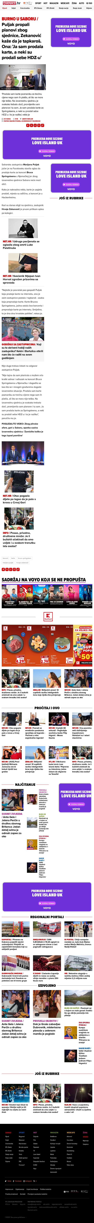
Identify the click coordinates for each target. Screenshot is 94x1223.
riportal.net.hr (32, 1207)
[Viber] (38, 125)
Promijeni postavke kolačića (37, 1194)
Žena (74, 3)
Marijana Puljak (8, 563)
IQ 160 (89, 3)
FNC (20, 1161)
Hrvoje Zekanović (22, 563)
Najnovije (86, 1140)
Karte (13, 558)
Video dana (70, 1165)
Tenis (20, 1154)
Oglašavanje (19, 1189)
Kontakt (22, 1194)
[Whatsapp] (35, 125)
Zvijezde (35, 1136)
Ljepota (52, 1147)
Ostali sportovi (23, 1158)
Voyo (34, 1168)
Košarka (21, 1151)
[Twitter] (31, 125)
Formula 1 (22, 1165)
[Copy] (42, 125)
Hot (45, 3)
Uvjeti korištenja (32, 1189)
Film (34, 1140)
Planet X (69, 1154)
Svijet (14, 8)
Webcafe (65, 3)
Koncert (5, 558)
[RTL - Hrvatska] (75, 1191)
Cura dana (70, 1140)
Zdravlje (52, 1165)
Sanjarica (85, 1144)
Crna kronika (25, 8)
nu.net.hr (74, 1207)
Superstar (36, 1158)
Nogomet (22, 1136)
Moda (52, 1154)
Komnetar (70, 1147)
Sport (38, 3)
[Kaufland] (47, 616)
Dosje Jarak (77, 8)
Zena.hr (15, 1204)
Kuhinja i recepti (55, 1143)
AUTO (81, 3)
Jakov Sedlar (27, 119)
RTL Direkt (50, 8)
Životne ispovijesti (55, 1168)
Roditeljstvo (54, 1161)
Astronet (69, 1136)
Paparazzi (36, 1147)
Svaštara (69, 1158)
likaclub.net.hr (32, 1210)
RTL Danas (38, 8)
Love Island (36, 1154)
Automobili (53, 1172)
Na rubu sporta (23, 1147)
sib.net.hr (46, 1204)
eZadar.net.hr (64, 1207)
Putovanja (53, 1158)
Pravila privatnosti (11, 1194)
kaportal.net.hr (57, 1204)
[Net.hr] (84, 1191)
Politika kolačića (45, 1189)
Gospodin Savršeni (39, 1161)
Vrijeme (89, 8)
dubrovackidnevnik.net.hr (48, 1207)
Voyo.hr (22, 1204)
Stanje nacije (63, 8)
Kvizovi (69, 1161)
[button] (4, 587)
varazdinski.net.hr (70, 1204)
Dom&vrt (53, 1140)
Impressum (9, 1189)
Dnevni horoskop (72, 1143)
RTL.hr (7, 1204)
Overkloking (70, 1151)
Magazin (54, 3)
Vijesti (4, 8)
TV (34, 1151)
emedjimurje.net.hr (34, 1204)
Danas (8, 1132)
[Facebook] (27, 125)
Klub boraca (22, 1143)
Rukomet (21, 1140)
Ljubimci (52, 1151)
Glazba (35, 1143)
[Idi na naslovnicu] (28, 5)
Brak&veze (53, 1136)
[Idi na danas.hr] (12, 3)
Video (85, 1136)
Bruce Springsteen (24, 558)
